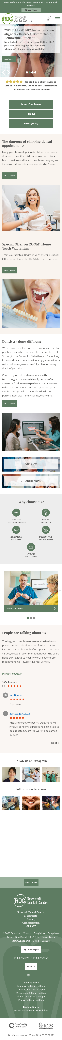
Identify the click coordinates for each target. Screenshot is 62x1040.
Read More (9, 175)
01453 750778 (21, 958)
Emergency (31, 123)
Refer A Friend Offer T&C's (25, 940)
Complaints (39, 933)
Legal (9, 937)
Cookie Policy (48, 937)
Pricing (31, 114)
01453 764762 (40, 958)
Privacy (27, 933)
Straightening (31, 481)
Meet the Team (14, 608)
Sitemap (46, 940)
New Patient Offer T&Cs (27, 937)
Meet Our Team (31, 104)
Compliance (54, 933)
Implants (31, 464)
